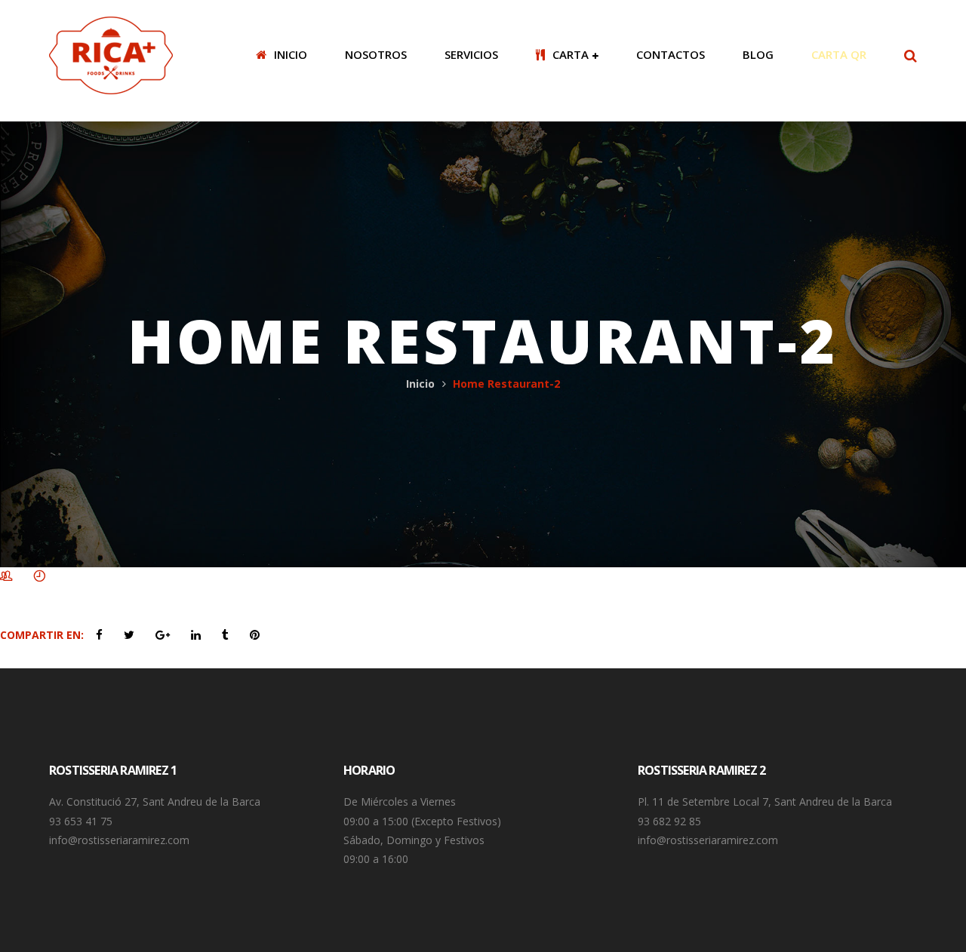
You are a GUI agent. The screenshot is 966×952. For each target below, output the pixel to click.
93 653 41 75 (80, 821)
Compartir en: (42, 635)
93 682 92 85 (669, 821)
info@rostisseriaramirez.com (119, 840)
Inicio (420, 383)
